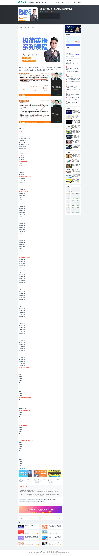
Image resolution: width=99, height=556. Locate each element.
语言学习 (43, 11)
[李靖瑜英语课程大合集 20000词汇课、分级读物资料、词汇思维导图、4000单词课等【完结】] (40, 473)
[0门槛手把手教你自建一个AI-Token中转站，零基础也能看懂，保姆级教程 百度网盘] (69, 147)
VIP (71, 2)
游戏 (73, 207)
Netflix (73, 193)
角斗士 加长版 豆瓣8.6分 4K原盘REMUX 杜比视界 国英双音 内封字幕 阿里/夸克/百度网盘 (76, 155)
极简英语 (49, 499)
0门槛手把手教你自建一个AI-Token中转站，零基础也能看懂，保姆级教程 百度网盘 (76, 146)
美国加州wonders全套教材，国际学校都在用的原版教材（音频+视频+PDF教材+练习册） (72, 102)
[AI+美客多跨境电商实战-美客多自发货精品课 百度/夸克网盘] (69, 176)
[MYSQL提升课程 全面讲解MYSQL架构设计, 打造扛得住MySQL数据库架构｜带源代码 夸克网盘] (21, 538)
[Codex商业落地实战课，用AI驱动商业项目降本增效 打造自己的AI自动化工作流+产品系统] (69, 112)
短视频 (78, 207)
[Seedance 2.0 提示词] (21, 527)
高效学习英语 (42, 501)
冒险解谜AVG (77, 198)
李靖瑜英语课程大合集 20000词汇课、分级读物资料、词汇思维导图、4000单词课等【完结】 (40, 479)
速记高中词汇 (22, 501)
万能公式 (28, 499)
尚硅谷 (68, 202)
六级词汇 (33, 499)
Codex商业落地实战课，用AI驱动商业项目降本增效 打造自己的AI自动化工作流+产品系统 (76, 111)
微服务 (78, 202)
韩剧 (73, 212)
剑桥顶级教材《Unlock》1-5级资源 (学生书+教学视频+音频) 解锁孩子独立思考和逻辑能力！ (73, 94)
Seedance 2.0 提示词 (29, 525)
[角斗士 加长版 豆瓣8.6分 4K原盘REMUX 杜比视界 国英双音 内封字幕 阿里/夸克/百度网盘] (69, 156)
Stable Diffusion (77, 195)
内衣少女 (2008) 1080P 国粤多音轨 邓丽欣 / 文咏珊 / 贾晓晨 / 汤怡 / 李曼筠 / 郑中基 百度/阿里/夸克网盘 (32, 543)
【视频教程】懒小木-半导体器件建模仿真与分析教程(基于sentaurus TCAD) (72, 68)
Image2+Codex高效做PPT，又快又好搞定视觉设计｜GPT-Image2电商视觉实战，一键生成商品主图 (76, 121)
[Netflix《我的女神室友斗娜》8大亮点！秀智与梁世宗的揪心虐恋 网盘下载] (69, 142)
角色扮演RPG (68, 212)
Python (68, 195)
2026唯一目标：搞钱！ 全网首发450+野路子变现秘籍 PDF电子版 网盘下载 (76, 136)
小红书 (78, 200)
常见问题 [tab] (34, 27)
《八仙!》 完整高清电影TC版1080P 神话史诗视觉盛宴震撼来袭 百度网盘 (76, 131)
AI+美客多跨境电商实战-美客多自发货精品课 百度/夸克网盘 (76, 175)
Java (77, 191)
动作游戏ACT (68, 200)
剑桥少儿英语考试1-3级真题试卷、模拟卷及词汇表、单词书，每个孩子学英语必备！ (76, 160)
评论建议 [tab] (28, 27)
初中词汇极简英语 (39, 499)
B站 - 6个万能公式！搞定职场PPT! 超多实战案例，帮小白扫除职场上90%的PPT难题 (55, 526)
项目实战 (77, 212)
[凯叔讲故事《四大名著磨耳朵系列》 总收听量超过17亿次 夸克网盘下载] (69, 171)
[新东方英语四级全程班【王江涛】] (21, 532)
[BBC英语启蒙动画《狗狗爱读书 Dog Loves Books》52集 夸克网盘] (44, 532)
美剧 (77, 209)
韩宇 (31, 501)
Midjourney (68, 193)
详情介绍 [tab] (21, 27)
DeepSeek (72, 191)
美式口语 (53, 499)
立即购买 (73, 45)
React (73, 195)
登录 (80, 2)
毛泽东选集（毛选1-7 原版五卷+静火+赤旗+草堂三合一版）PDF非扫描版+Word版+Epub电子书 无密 (73, 63)
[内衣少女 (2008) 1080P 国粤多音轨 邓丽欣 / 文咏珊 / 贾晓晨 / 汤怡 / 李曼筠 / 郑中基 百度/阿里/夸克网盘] (21, 543)
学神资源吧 (50, 551)
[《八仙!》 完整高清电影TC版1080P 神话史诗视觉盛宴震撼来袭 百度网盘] (69, 132)
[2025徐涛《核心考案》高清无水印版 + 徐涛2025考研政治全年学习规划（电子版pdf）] (69, 181)
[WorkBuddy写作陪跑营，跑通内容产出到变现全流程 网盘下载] (69, 127)
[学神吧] (40, 11)
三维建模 (68, 198)
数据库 (26, 539)
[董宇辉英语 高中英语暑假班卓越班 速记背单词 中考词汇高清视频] (25, 473)
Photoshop (77, 193)
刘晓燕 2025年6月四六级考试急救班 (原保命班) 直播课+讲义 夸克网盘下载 (55, 537)
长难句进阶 (27, 501)
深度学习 (68, 207)
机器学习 (68, 205)
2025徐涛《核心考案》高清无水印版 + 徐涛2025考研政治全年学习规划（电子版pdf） (76, 180)
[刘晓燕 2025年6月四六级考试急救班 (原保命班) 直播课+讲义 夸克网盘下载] (44, 538)
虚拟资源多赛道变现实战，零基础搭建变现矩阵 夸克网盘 (75, 116)
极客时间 (73, 205)
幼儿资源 (50, 533)
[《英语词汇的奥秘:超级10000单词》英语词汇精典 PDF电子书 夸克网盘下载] (54, 473)
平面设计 (73, 202)
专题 (68, 2)
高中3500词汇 (36, 501)
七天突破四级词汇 (23, 499)
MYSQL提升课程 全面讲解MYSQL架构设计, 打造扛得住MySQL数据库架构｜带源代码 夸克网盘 (32, 537)
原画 (73, 200)
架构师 (78, 205)
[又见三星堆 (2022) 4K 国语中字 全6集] (69, 166)
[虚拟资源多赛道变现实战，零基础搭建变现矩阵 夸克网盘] (69, 117)
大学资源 (26, 533)
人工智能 (73, 198)
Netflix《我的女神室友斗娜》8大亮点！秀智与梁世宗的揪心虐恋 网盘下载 (76, 141)
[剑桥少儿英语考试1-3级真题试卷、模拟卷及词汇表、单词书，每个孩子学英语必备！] (69, 161)
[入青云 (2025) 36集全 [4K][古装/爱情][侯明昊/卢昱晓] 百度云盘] (44, 543)
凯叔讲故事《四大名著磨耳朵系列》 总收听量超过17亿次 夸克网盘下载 (76, 170)
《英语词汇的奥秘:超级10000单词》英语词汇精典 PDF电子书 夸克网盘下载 (54, 479)
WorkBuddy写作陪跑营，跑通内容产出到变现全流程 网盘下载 (76, 126)
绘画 (73, 209)
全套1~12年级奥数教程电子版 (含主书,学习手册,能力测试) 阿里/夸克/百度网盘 (73, 83)
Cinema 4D (68, 191)
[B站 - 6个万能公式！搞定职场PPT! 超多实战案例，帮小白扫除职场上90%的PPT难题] (44, 527)
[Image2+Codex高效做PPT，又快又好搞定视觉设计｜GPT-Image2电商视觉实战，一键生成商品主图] (69, 122)
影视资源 (26, 544)
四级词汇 (44, 499)
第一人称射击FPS (68, 209)
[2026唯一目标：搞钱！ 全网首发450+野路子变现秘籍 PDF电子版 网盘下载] (69, 137)
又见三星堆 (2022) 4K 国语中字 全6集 (76, 165)
